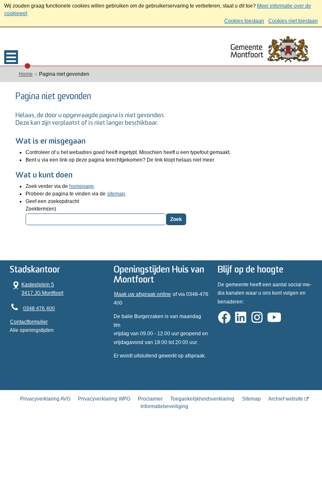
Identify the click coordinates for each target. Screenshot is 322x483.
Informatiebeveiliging (164, 406)
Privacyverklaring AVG (45, 399)
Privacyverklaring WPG (104, 399)
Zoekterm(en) (41, 209)
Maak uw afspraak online (142, 294)
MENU (11, 57)
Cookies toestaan (244, 21)
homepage (81, 186)
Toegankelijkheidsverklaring (202, 399)
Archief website (285, 399)
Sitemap (251, 399)
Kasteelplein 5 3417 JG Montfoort (36, 288)
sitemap (116, 194)
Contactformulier (29, 322)
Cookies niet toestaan (293, 21)
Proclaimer (150, 399)
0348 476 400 (39, 308)
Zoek (176, 219)
